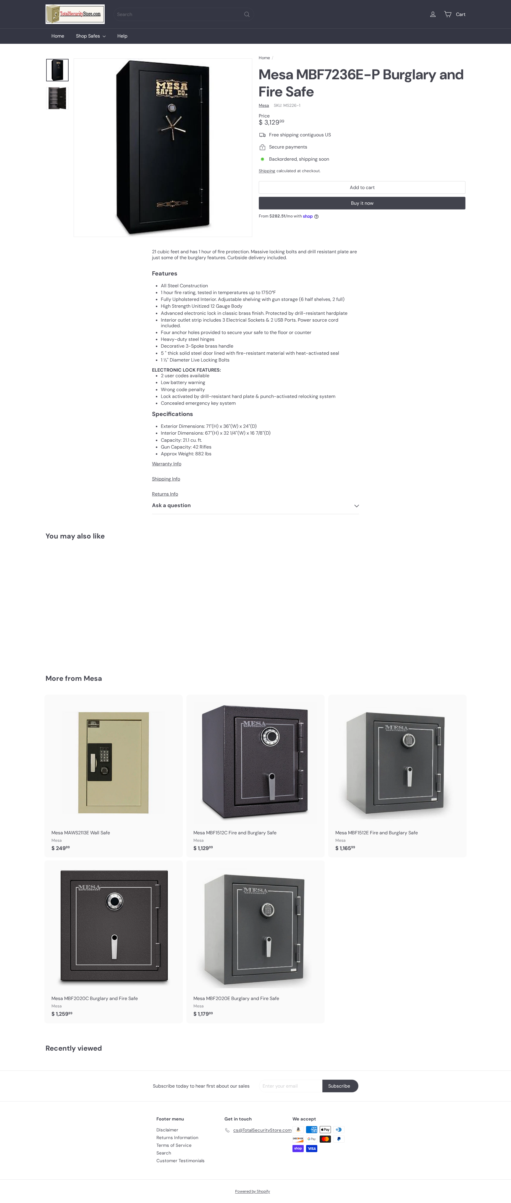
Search (163, 1153)
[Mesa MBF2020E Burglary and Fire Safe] (255, 941)
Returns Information (177, 1138)
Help (122, 36)
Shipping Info (166, 479)
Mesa (93, 678)
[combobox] (184, 14)
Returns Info (165, 494)
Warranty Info (166, 464)
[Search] (247, 14)
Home (57, 36)
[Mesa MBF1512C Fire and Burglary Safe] (255, 776)
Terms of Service (174, 1145)
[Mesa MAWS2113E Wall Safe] (114, 776)
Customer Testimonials (180, 1161)
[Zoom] (163, 148)
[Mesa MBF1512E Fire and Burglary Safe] (397, 776)
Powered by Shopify (252, 1191)
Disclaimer (167, 1130)
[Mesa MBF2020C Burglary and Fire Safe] (114, 941)
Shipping (267, 171)
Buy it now (362, 203)
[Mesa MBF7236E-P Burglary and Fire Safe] (78, 603)
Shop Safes (88, 36)
